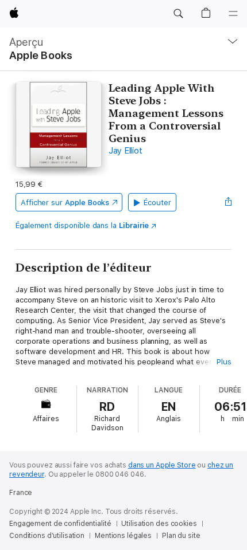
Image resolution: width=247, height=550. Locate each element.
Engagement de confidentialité (60, 524)
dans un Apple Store (162, 465)
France (20, 493)
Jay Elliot (125, 151)
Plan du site (181, 536)
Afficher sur (65, 202)
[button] (178, 14)
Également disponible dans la (82, 225)
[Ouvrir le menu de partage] (228, 202)
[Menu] (233, 14)
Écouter (157, 202)
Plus (224, 362)
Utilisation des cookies (158, 524)
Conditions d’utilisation (46, 536)
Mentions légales (123, 536)
